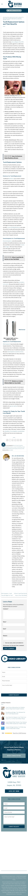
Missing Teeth (6, 19)
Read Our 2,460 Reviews (19, 733)
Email (4, 628)
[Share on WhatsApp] (7, 440)
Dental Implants (19, 17)
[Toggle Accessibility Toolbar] (3, 445)
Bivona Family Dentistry (9, 17)
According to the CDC (18, 42)
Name (4, 621)
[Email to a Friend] (15, 440)
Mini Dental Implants (13, 448)
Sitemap (20, 878)
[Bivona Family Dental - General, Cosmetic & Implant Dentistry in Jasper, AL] (15, 4)
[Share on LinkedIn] (20, 440)
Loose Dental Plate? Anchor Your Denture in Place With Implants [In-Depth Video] (16, 722)
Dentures (5, 18)
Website (5, 635)
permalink (11, 450)
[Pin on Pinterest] (18, 440)
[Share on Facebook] (10, 440)
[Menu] (2, 4)
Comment (6, 608)
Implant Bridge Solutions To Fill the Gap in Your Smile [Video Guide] (16, 727)
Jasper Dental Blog (13, 18)
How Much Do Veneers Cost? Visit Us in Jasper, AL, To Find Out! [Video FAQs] (16, 717)
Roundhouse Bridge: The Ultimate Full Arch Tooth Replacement (15, 713)
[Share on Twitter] (12, 440)
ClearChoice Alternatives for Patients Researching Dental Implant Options (15, 708)
